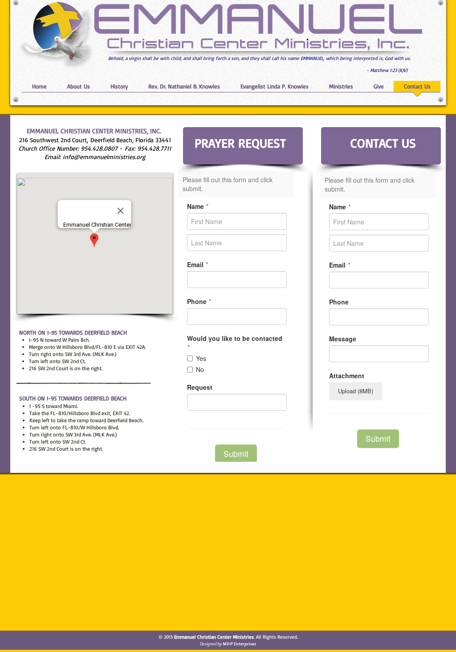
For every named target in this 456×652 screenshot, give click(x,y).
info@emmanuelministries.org (104, 156)
